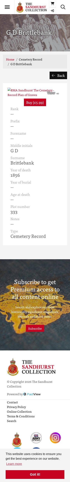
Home (10, 59)
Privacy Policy (16, 406)
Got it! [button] (35, 474)
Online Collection (19, 411)
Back (61, 75)
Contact (12, 402)
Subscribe (35, 328)
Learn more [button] (14, 464)
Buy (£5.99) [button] (35, 102)
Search (11, 420)
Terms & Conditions (21, 416)
